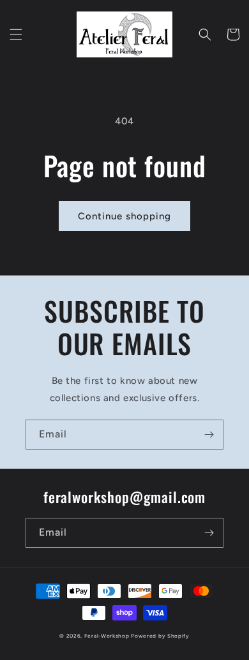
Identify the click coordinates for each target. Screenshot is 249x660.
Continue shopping (124, 216)
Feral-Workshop (107, 636)
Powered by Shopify (160, 636)
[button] (16, 34)
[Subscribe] (209, 435)
